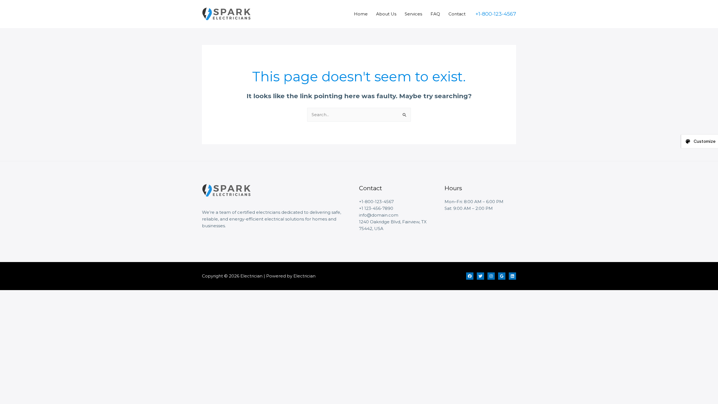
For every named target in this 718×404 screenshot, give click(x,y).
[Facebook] (469, 276)
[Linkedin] (512, 276)
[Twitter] (480, 276)
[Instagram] (491, 276)
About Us (386, 14)
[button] (495, 14)
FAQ (435, 14)
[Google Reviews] (501, 276)
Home (361, 14)
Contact (457, 14)
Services (413, 14)
